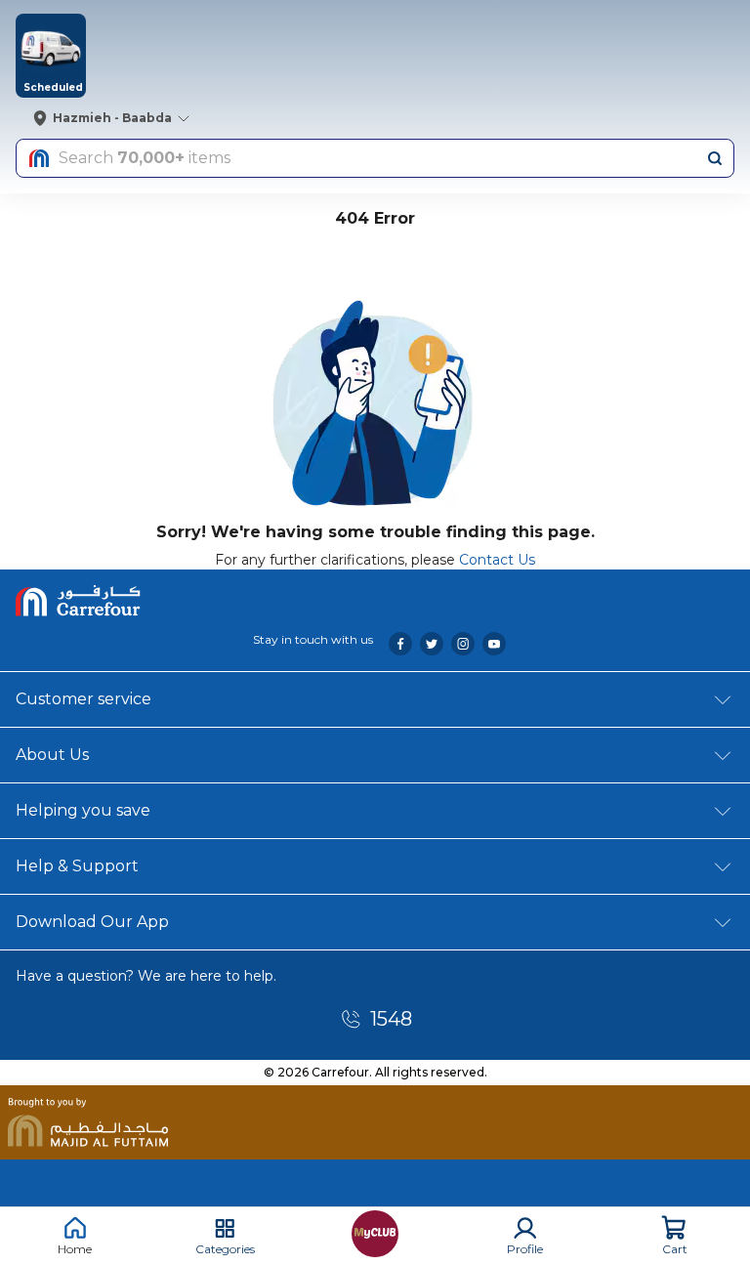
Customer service (83, 699)
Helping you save (83, 810)
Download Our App (92, 921)
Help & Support (77, 866)
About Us (52, 754)
